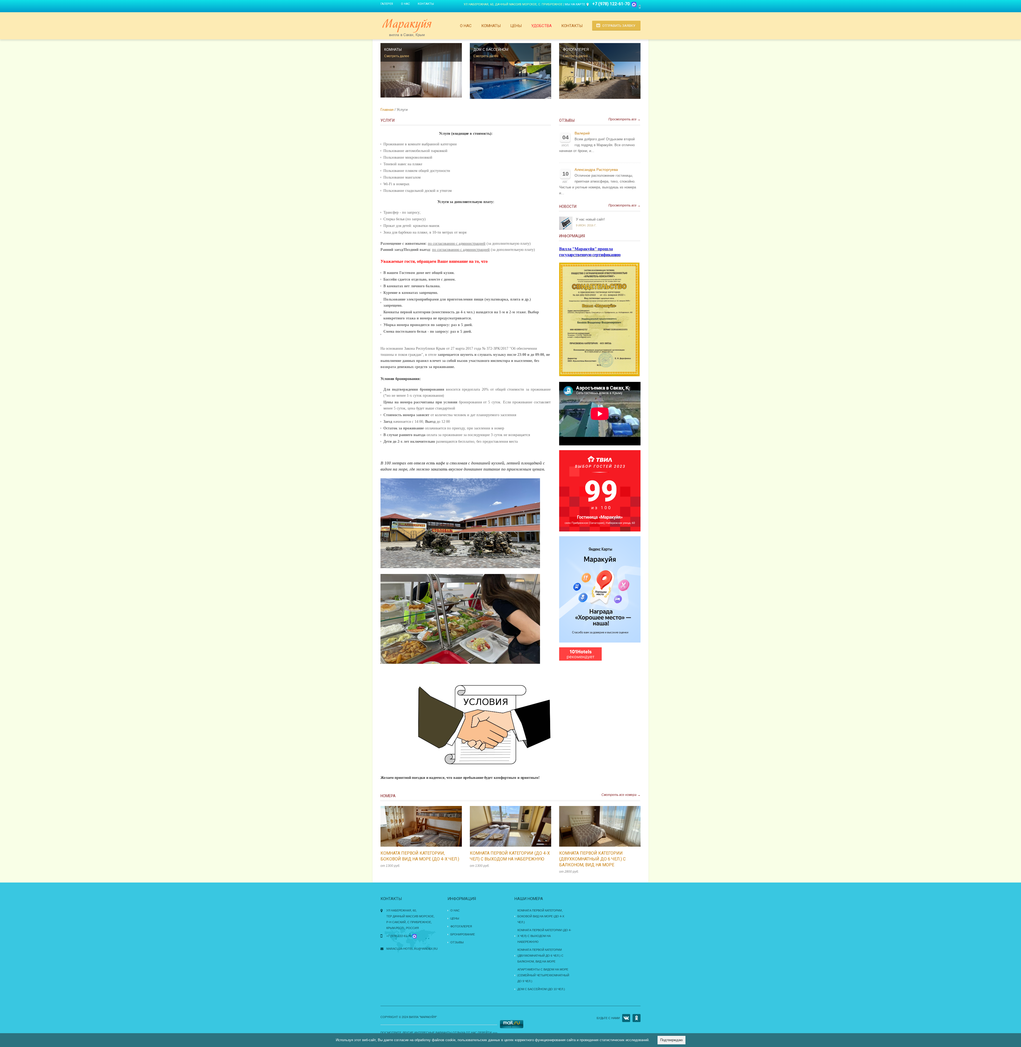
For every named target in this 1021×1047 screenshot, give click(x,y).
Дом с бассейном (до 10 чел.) (541, 989)
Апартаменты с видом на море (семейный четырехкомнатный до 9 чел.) (543, 975)
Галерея (386, 4)
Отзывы (567, 120)
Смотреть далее (396, 56)
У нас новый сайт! (590, 219)
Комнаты (491, 25)
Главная (387, 110)
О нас (405, 4)
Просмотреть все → (624, 119)
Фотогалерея (461, 926)
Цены (516, 25)
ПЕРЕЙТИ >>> (487, 1032)
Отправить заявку (618, 26)
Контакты (426, 4)
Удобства (541, 25)
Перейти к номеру (415, 826)
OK (637, 1018)
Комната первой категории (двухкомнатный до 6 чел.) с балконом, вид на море (592, 859)
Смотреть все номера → (621, 795)
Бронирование (462, 934)
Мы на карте (575, 4)
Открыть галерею (426, 826)
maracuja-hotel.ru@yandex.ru (412, 948)
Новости (567, 206)
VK (626, 1018)
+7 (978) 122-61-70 (611, 3)
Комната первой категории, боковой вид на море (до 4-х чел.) (540, 916)
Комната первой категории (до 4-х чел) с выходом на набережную (544, 935)
